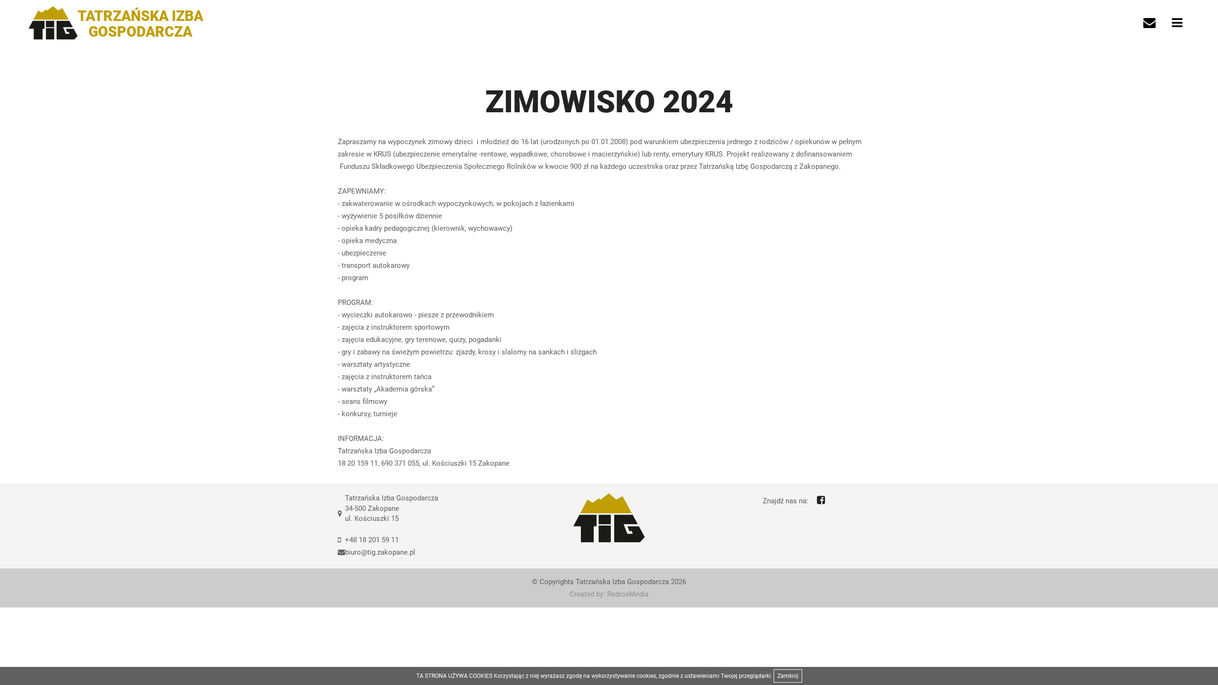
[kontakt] (1149, 23)
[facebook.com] (821, 500)
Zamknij (787, 676)
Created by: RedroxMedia (609, 594)
